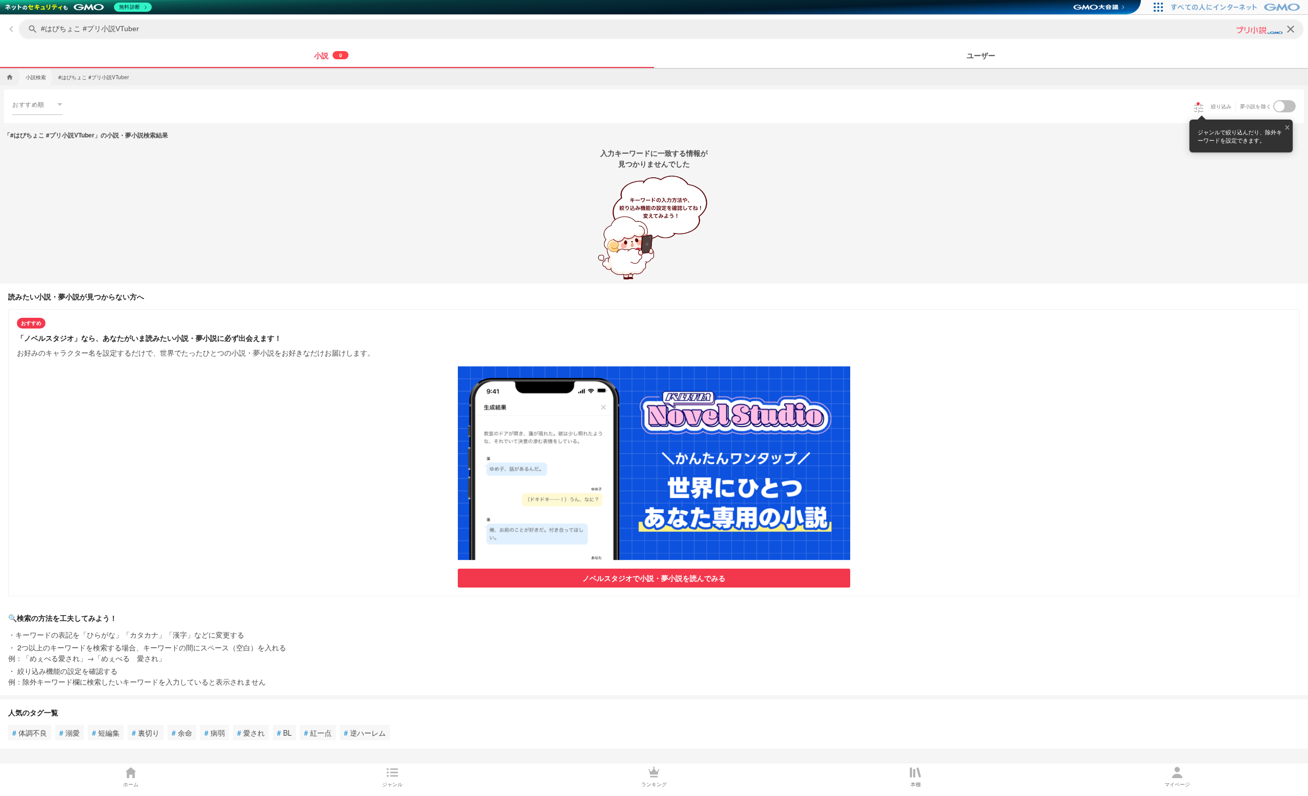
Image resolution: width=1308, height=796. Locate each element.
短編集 (106, 733)
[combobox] (37, 104)
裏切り (145, 733)
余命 (182, 733)
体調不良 (29, 733)
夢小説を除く (1256, 106)
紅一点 (318, 733)
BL (284, 733)
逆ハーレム (365, 733)
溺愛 (69, 733)
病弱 (214, 733)
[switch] (1284, 106)
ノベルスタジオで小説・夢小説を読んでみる (654, 578)
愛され (251, 733)
